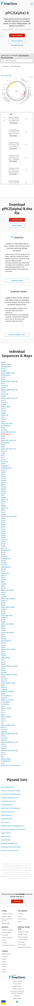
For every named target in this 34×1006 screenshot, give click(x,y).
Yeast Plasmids (6, 840)
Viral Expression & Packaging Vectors (13, 826)
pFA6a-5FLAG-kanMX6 (8, 649)
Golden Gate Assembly (24, 947)
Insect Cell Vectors (7, 805)
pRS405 (3, 561)
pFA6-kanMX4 (5, 573)
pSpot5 (3, 645)
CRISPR (4, 940)
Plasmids (6, 66)
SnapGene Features (7, 914)
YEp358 (3, 588)
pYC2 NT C (4, 746)
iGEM (19, 921)
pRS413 (3, 577)
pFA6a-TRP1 (4, 415)
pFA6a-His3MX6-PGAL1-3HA (9, 734)
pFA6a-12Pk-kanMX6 (7, 590)
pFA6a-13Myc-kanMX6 (8, 607)
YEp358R (3, 596)
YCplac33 (4, 487)
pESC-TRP (4, 556)
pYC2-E (3, 712)
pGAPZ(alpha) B (6, 558)
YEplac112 (4, 681)
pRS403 (3, 544)
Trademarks (17, 996)
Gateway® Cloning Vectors (9, 843)
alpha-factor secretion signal (10, 765)
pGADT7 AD (4, 499)
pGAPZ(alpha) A (6, 550)
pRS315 (3, 527)
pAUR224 (3, 506)
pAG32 (3, 455)
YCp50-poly (4, 461)
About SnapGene (6, 954)
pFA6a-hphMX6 (6, 759)
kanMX (3, 379)
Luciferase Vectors (7, 819)
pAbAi (3, 421)
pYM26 (3, 436)
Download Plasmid (17, 45)
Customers (5, 956)
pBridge (3, 514)
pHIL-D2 (3, 643)
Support (4, 961)
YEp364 (3, 613)
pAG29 (3, 447)
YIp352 (3, 715)
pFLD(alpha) (5, 466)
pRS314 (3, 518)
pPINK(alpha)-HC (6, 468)
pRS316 (3, 535)
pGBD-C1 (3, 575)
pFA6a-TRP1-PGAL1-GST (8, 449)
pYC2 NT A (4, 729)
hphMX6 (3, 371)
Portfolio (4, 967)
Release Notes (6, 923)
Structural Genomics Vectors (10, 850)
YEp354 (3, 537)
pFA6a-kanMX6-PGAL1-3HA (9, 381)
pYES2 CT (4, 377)
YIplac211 (4, 748)
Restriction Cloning (23, 932)
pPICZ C (3, 417)
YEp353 (3, 529)
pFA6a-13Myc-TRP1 (7, 615)
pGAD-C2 (3, 483)
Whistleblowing (17, 998)
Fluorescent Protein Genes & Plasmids (13, 829)
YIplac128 (4, 731)
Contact (4, 972)
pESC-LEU (4, 548)
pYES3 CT (4, 411)
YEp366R (3, 639)
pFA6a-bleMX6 (5, 658)
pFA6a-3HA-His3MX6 (7, 624)
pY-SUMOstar (5, 704)
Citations (4, 959)
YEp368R (3, 672)
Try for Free (17, 901)
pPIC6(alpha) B (5, 367)
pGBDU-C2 (4, 609)
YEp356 (3, 554)
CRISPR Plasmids (6, 815)
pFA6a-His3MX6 (6, 717)
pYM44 (3, 445)
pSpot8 (3, 670)
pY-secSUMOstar (6, 696)
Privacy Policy (17, 984)
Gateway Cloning (22, 934)
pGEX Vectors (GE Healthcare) (10, 808)
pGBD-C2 (4, 584)
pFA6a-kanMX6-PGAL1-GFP (9, 390)
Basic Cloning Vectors (8, 787)
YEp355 (3, 546)
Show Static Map (6, 75)
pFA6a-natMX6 (5, 407)
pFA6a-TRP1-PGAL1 (7, 423)
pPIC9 (3, 383)
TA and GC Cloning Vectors (9, 798)
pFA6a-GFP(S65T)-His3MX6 (9, 666)
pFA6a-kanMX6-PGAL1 (8, 373)
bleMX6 (3, 362)
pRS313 (3, 510)
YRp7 (2, 757)
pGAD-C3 (3, 491)
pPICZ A (3, 400)
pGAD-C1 (3, 474)
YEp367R (3, 656)
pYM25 (3, 428)
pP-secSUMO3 (5, 702)
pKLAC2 (3, 677)
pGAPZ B (3, 533)
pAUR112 (3, 489)
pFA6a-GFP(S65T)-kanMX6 (9, 675)
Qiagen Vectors (6, 836)
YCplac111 (4, 470)
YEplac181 (4, 689)
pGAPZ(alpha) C (6, 567)
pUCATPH (4, 687)
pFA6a (3, 582)
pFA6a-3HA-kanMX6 (7, 632)
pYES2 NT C (4, 402)
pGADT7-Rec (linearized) (8, 516)
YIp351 (3, 706)
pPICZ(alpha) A (5, 426)
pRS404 (3, 552)
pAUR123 (3, 497)
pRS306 (3, 502)
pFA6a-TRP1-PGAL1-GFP (8, 440)
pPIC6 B (3, 744)
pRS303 (3, 476)
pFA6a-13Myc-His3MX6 (8, 599)
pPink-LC (4, 459)
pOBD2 (3, 693)
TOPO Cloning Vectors (8, 812)
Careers (4, 969)
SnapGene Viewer (7, 916)
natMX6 (3, 413)
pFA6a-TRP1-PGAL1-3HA (8, 432)
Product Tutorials (6, 932)
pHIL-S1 (3, 651)
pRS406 (3, 569)
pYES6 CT (4, 419)
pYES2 (3, 763)
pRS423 (3, 611)
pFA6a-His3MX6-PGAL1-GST (9, 750)
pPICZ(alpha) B (5, 434)
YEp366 (3, 630)
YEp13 (3, 495)
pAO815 (3, 464)
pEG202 (3, 531)
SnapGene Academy (7, 930)
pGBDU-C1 (4, 601)
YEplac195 (4, 698)
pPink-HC (4, 451)
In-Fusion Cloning (23, 939)
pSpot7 (3, 662)
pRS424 (3, 620)
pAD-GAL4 (4, 430)
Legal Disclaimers (17, 986)
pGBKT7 (3, 626)
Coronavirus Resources (8, 801)
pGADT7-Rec (5, 508)
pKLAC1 (3, 668)
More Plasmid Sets (7, 57)
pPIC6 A (3, 736)
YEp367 (3, 647)
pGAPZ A (3, 525)
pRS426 (3, 637)
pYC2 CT (3, 721)
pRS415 (3, 594)
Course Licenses (22, 919)
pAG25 (3, 438)
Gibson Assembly (23, 937)
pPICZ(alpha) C (5, 442)
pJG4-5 (3, 660)
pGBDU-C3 (4, 618)
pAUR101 (3, 480)
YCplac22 (4, 478)
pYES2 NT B (4, 394)
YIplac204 (4, 740)
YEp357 (3, 571)
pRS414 (3, 586)
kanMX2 (3, 388)
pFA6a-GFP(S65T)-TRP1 (8, 683)
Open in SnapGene (17, 35)
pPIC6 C (3, 753)
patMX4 (3, 472)
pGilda (3, 634)
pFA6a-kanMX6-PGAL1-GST (9, 398)
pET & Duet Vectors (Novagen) (10, 794)
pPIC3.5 (3, 719)
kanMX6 (3, 404)
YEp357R (3, 580)
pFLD (2, 457)
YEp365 (3, 622)
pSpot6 (3, 653)
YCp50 (3, 453)
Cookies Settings (17, 989)
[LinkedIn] (17, 1002)
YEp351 (3, 512)
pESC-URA (4, 565)
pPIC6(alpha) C (5, 375)
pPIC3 (3, 710)
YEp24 (3, 504)
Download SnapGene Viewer (17, 334)
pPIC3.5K (3, 727)
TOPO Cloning (22, 945)
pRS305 (3, 493)
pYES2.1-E (4, 369)
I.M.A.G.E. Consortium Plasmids (11, 791)
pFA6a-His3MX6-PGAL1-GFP (9, 742)
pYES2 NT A (4, 385)
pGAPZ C (3, 542)
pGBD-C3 (4, 592)
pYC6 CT (3, 755)
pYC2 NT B (4, 738)
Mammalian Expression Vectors (11, 847)
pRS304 (3, 485)
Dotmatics (4, 964)
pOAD (2, 685)
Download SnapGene (17, 41)
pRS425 (3, 628)
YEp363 (3, 605)
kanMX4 (3, 396)
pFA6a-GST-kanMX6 (7, 700)
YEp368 (3, 664)
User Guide (5, 935)
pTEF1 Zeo (4, 679)
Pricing (20, 916)
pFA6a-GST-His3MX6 (7, 691)
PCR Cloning (21, 942)
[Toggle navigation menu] (31, 3)
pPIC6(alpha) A (5, 761)
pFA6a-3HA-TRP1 (6, 641)
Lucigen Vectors (6, 833)
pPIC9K (3, 392)
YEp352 (3, 521)
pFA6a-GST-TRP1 (6, 708)
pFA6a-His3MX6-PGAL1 (8, 725)
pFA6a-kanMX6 (5, 364)
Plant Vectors (5, 822)
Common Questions (7, 937)
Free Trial (20, 914)
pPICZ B (3, 409)
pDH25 (3, 523)
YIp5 (2, 723)
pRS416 (3, 603)
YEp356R (3, 563)
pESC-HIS (4, 539)
